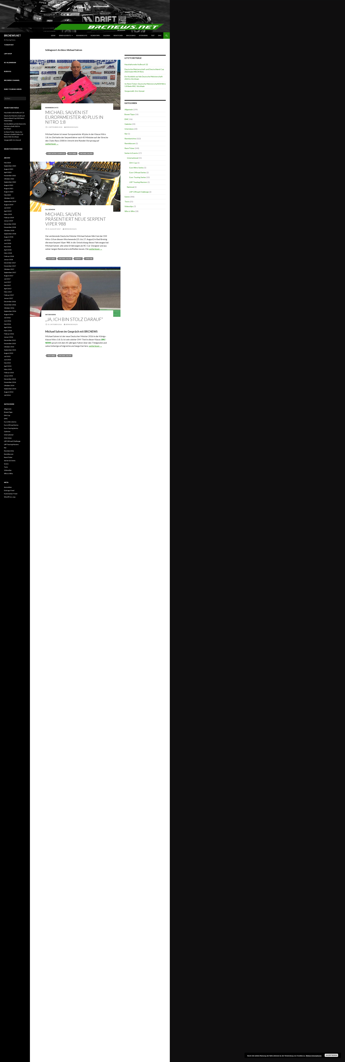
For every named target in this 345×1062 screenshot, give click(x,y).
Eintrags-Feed (9, 490)
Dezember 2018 (10, 224)
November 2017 (10, 266)
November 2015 (10, 343)
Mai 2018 (7, 247)
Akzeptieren (331, 1055)
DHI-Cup (133, 163)
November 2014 (10, 382)
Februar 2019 (9, 218)
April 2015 (7, 366)
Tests (127, 201)
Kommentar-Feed (10, 494)
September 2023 (10, 166)
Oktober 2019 (9, 198)
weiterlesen (51, 144)
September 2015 (10, 350)
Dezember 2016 (10, 301)
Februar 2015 (9, 373)
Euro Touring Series (137, 177)
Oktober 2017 (9, 269)
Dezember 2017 (10, 263)
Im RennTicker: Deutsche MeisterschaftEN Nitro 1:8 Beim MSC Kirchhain (13, 134)
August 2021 (8, 188)
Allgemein (50, 209)
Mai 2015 (7, 363)
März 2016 (8, 331)
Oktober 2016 (9, 308)
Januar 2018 (8, 260)
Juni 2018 (7, 243)
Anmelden (8, 487)
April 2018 (7, 250)
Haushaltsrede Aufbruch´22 (136, 64)
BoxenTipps (95, 35)
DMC (160, 35)
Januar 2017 (8, 298)
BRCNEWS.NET (12, 35)
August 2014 (8, 392)
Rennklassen (130, 143)
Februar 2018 (9, 256)
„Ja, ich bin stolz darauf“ (74, 319)
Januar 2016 (8, 337)
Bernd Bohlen (72, 127)
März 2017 (8, 292)
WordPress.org (9, 497)
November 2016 (10, 305)
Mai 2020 (7, 195)
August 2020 (8, 192)
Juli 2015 (7, 356)
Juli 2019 (7, 208)
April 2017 (7, 289)
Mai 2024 (7, 163)
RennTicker (118, 35)
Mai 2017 (7, 285)
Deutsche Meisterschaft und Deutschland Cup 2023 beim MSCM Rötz (14, 118)
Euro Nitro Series (136, 167)
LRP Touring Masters (138, 182)
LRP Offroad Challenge (139, 192)
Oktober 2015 (9, 347)
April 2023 (7, 172)
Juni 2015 (7, 360)
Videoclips (129, 206)
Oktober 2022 (9, 179)
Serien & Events (65, 35)
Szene (53, 35)
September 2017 (10, 272)
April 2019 (7, 211)
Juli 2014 (7, 395)
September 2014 (10, 389)
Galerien (106, 35)
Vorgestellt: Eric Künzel (134, 91)
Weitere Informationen (314, 1056)
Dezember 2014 (10, 379)
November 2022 (10, 176)
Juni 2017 (7, 282)
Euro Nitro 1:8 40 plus (56, 153)
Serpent (78, 258)
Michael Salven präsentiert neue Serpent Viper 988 (75, 218)
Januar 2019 (8, 221)
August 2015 (8, 353)
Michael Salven (86, 153)
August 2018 (8, 237)
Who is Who (130, 35)
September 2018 (10, 234)
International (132, 158)
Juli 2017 (7, 279)
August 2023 (8, 169)
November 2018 (10, 227)
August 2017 (8, 276)
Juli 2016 (7, 318)
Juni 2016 (7, 321)
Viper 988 (88, 258)
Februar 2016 (9, 334)
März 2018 (8, 253)
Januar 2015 (8, 376)
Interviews (143, 35)
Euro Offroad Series (137, 172)
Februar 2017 (9, 295)
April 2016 (7, 327)
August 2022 (8, 185)
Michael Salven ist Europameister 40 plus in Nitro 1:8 (74, 117)
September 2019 (10, 201)
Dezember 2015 (10, 340)
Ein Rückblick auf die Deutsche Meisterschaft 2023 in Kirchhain (15, 126)
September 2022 (10, 182)
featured (72, 153)
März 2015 (8, 369)
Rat (126, 134)
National (130, 187)
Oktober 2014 (9, 385)
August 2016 (8, 314)
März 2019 (8, 214)
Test (153, 35)
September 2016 (10, 311)
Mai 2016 (7, 324)
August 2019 (8, 205)
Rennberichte (81, 35)
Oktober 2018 (9, 230)
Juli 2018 (7, 240)
